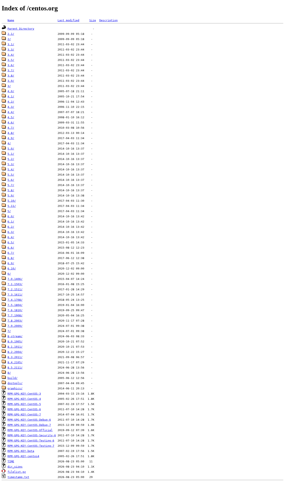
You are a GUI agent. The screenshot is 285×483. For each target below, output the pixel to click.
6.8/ (11, 258)
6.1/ (11, 221)
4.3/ (11, 106)
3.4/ (11, 54)
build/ (13, 378)
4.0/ (11, 91)
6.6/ (11, 247)
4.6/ (11, 122)
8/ (9, 372)
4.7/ (11, 127)
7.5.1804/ (15, 305)
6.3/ (11, 232)
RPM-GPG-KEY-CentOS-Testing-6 (31, 440)
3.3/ (11, 49)
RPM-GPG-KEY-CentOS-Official (30, 430)
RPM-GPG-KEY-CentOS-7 (24, 414)
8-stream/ (15, 336)
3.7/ (11, 70)
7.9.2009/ (15, 325)
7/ (9, 331)
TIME (11, 461)
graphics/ (15, 388)
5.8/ (11, 190)
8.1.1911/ (15, 346)
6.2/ (11, 226)
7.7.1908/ (15, 315)
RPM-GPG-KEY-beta (21, 451)
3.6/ (11, 65)
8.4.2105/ (15, 362)
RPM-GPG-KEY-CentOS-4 (24, 398)
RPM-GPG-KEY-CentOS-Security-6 (32, 435)
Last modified (68, 20)
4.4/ (11, 112)
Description (108, 20)
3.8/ (11, 75)
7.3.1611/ (15, 294)
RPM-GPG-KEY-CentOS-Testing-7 (31, 445)
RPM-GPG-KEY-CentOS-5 (24, 404)
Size (92, 20)
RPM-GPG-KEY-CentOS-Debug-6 (29, 419)
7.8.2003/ (15, 320)
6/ (9, 273)
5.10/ (12, 200)
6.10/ (12, 268)
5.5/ (11, 174)
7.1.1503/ (15, 284)
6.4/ (11, 237)
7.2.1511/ (15, 289)
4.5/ (11, 117)
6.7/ (11, 252)
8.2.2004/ (15, 351)
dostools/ (15, 383)
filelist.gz (17, 471)
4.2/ (11, 101)
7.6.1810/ (15, 310)
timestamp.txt (18, 477)
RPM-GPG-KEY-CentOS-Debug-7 (29, 424)
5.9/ (11, 195)
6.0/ (11, 216)
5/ (9, 211)
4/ (9, 143)
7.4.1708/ (15, 299)
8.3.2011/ (15, 357)
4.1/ (11, 96)
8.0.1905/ (15, 341)
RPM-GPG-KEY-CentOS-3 (24, 393)
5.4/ (11, 169)
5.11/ (12, 206)
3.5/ (11, 60)
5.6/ (11, 179)
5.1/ (11, 153)
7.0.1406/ (15, 278)
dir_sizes (15, 466)
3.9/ (11, 80)
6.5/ (11, 242)
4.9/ (11, 138)
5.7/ (11, 185)
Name (11, 20)
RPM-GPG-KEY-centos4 (23, 456)
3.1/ (11, 44)
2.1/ (11, 33)
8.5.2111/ (15, 367)
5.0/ (11, 148)
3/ (9, 86)
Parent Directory (21, 28)
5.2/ (11, 159)
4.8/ (11, 133)
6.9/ (11, 263)
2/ (9, 39)
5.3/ (11, 164)
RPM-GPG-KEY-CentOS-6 (24, 409)
